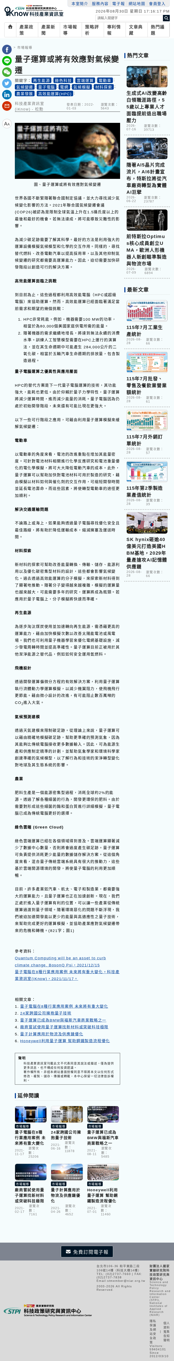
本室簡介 (80, 4)
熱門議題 (158, 30)
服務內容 (100, 4)
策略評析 (92, 30)
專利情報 (114, 30)
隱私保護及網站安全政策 (153, 1331)
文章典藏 (136, 30)
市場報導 (70, 30)
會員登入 (157, 4)
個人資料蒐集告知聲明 (166, 1331)
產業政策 (26, 30)
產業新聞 (48, 30)
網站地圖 (137, 4)
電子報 (118, 4)
